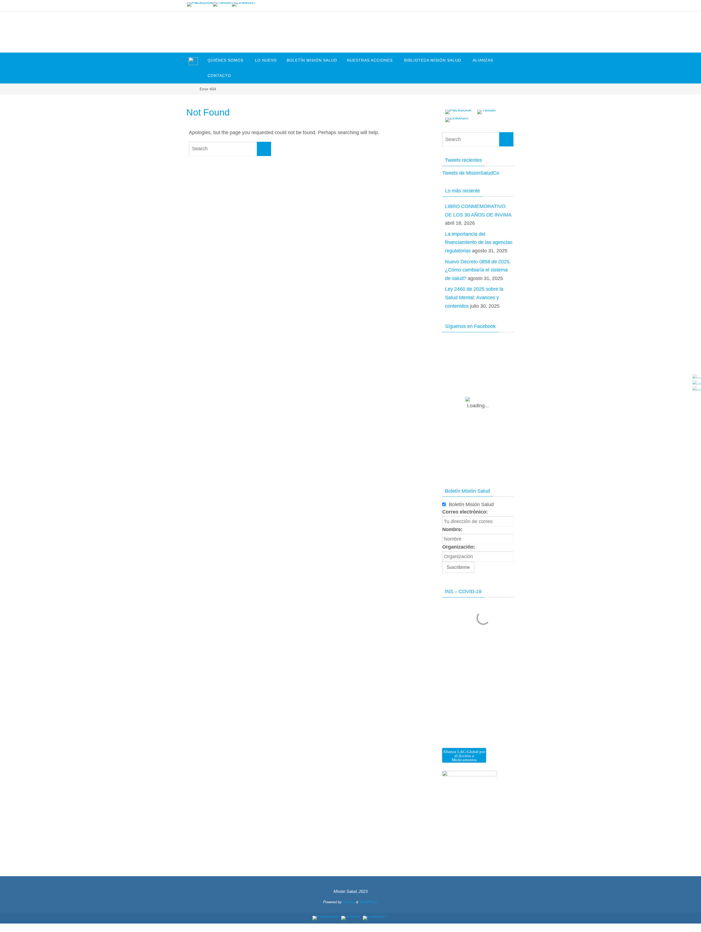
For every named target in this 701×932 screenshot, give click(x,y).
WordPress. (369, 902)
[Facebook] (200, 4)
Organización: (458, 547)
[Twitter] (222, 4)
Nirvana (349, 902)
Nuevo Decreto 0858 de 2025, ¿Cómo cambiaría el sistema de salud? (478, 270)
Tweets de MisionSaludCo (470, 173)
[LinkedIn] (243, 4)
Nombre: (452, 529)
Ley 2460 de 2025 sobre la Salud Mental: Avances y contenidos (474, 297)
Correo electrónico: (465, 512)
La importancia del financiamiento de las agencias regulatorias (478, 242)
